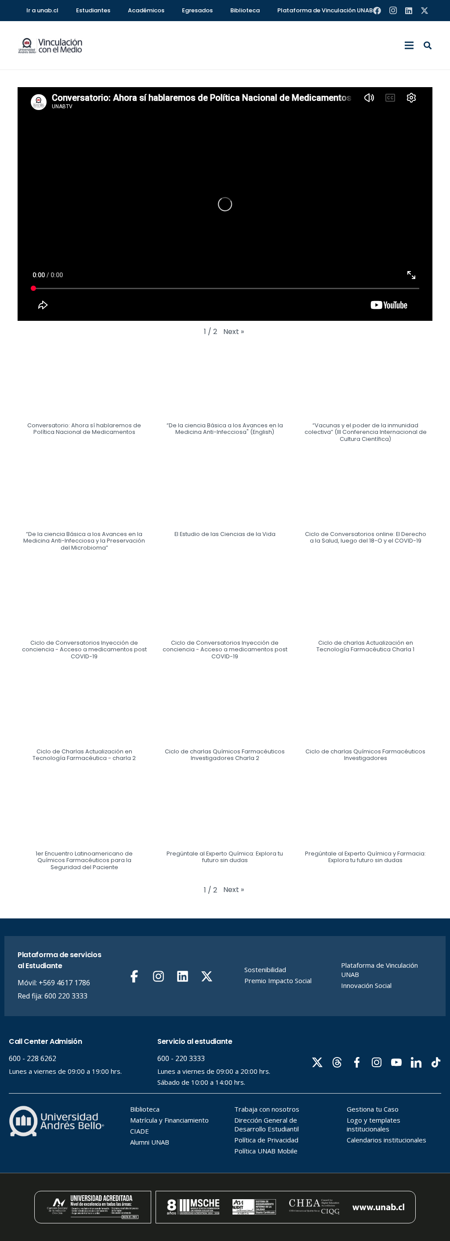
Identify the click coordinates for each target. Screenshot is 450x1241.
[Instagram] (393, 10)
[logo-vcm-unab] (50, 45)
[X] (424, 10)
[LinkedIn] (409, 10)
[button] (409, 45)
